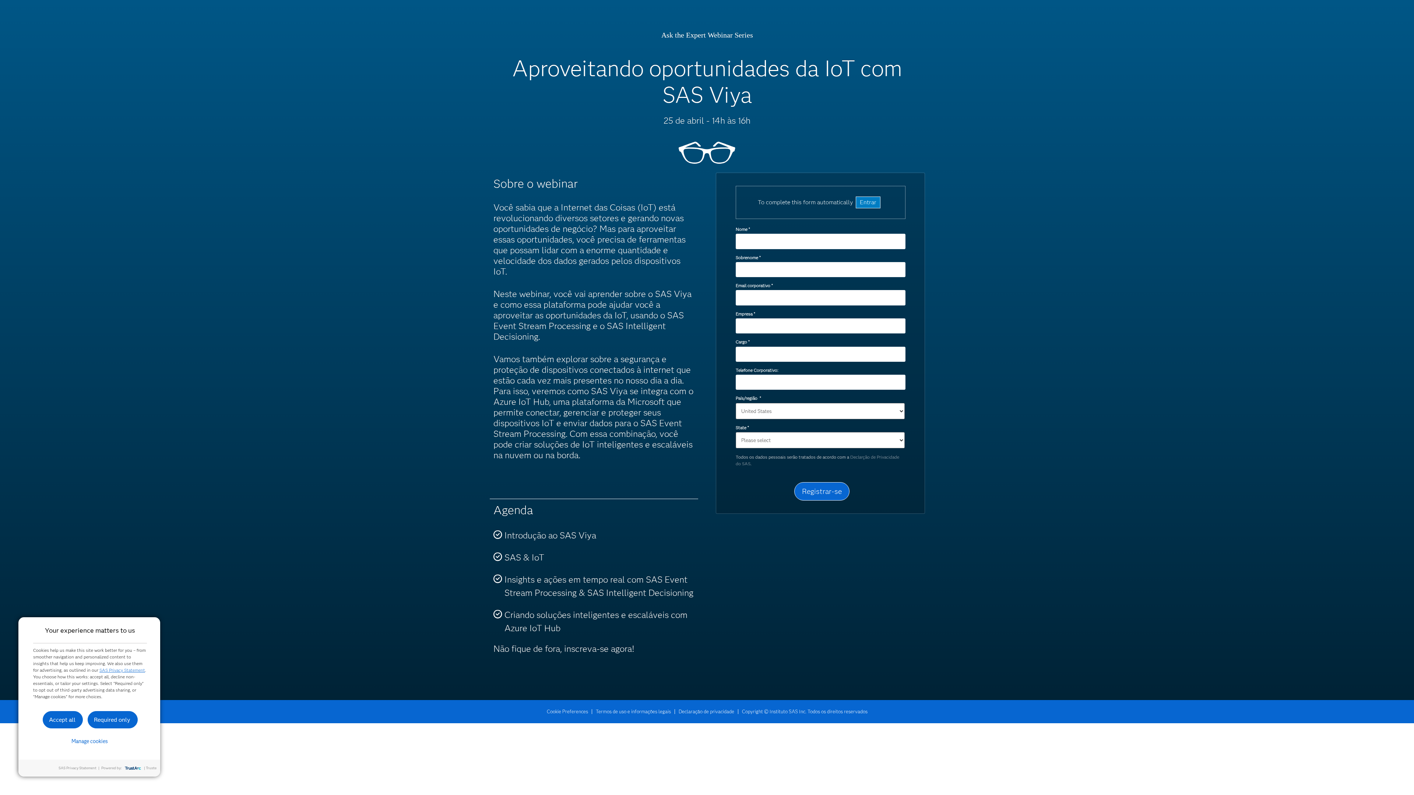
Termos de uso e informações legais (633, 711)
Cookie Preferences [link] (567, 711)
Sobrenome (748, 257)
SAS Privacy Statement (122, 670)
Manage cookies (89, 741)
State (742, 427)
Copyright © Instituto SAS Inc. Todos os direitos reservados (805, 711)
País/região (748, 398)
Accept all (62, 719)
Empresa (745, 314)
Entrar (868, 202)
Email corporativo (754, 285)
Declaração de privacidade (706, 711)
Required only (112, 719)
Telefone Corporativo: (757, 370)
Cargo (742, 341)
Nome (743, 229)
